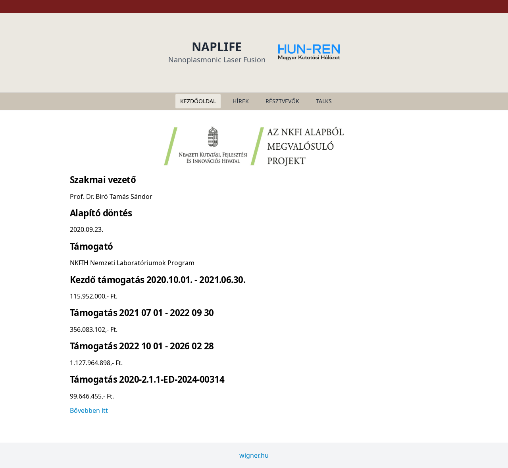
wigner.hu (254, 455)
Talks (324, 101)
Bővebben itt (89, 410)
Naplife (217, 47)
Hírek (241, 101)
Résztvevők (282, 101)
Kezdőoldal (198, 101)
